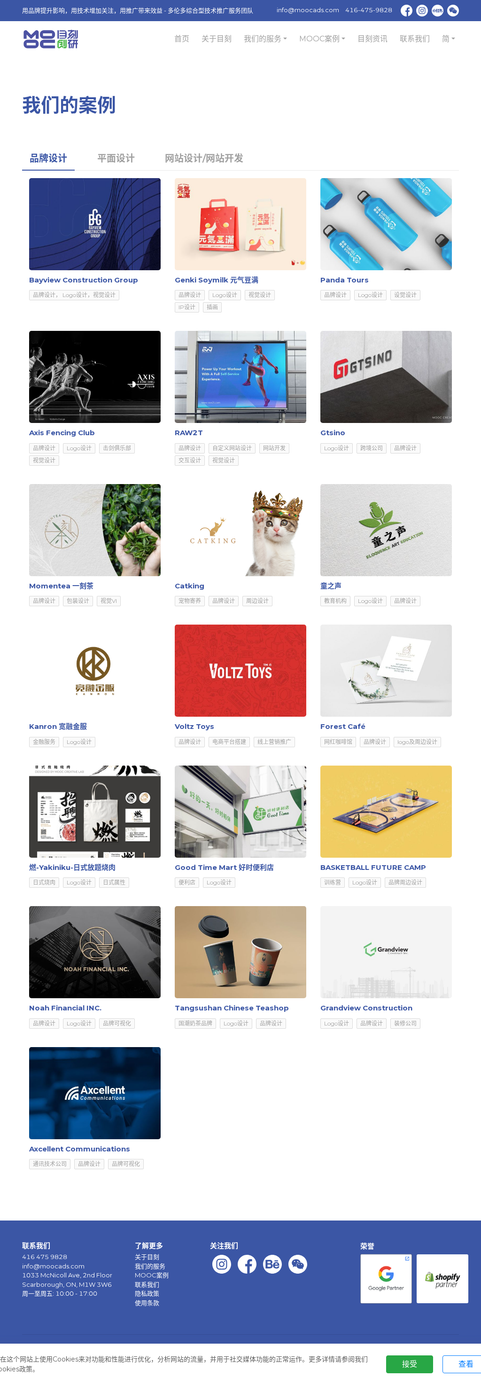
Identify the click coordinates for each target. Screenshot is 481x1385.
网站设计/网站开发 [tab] (204, 158)
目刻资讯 (372, 38)
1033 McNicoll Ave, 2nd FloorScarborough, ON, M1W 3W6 (67, 1279)
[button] (265, 39)
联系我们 (415, 38)
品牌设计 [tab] (48, 158)
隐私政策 (147, 1293)
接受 (409, 1364)
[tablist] (240, 158)
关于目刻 (217, 38)
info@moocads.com (308, 10)
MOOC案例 (152, 1275)
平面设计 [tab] (116, 158)
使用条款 (147, 1303)
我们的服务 (150, 1266)
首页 (181, 38)
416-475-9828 (368, 10)
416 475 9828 (44, 1256)
